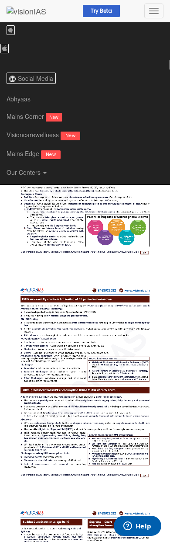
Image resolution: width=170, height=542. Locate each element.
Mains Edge (31, 153)
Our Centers (24, 172)
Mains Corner (32, 116)
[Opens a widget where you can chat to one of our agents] (137, 527)
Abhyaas (19, 98)
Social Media (35, 78)
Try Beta (101, 10)
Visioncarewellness (41, 134)
